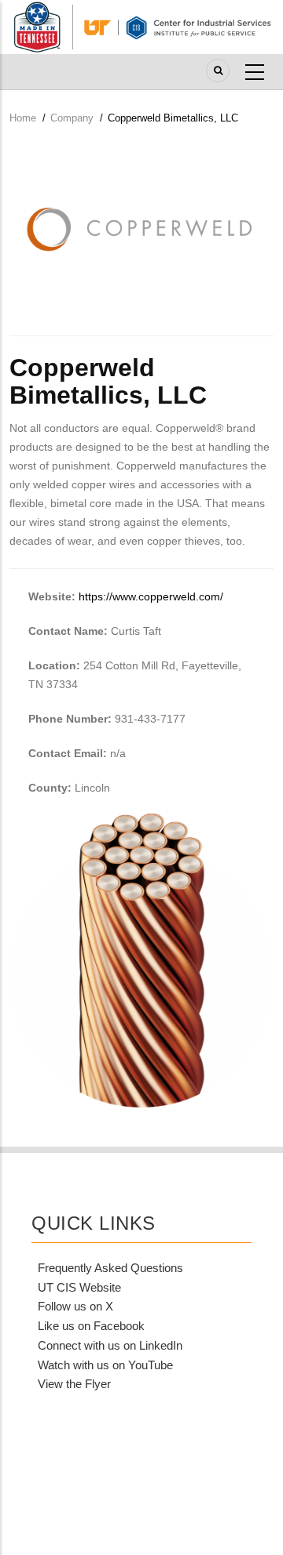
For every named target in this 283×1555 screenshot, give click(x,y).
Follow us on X (75, 1306)
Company (72, 118)
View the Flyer (74, 1383)
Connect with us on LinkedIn (110, 1345)
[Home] (141, 26)
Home (22, 118)
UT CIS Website (79, 1287)
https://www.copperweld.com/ (151, 596)
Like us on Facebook (91, 1325)
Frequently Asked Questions (110, 1267)
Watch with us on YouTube (105, 1365)
